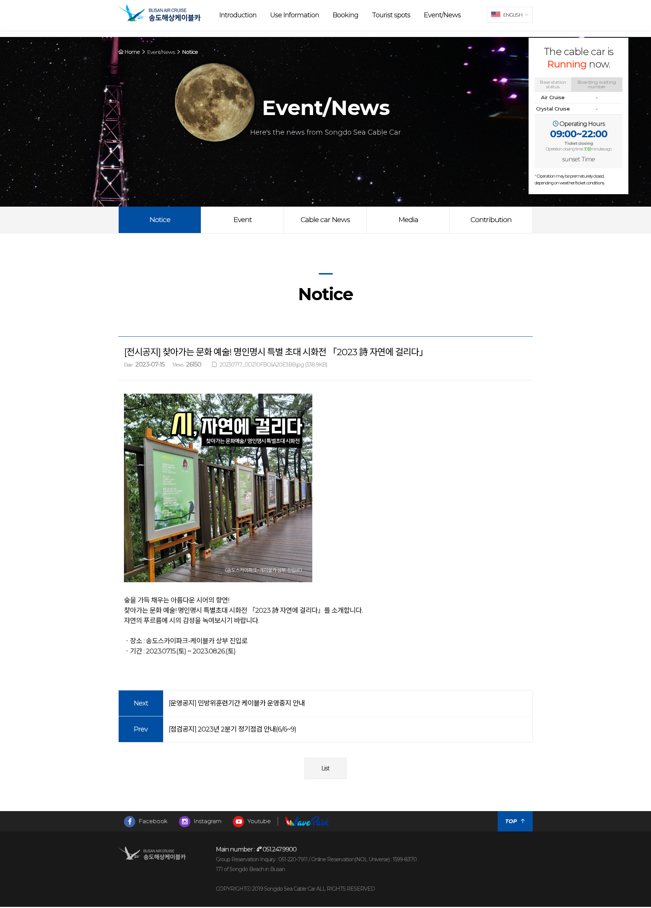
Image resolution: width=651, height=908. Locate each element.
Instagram (207, 821)
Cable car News (325, 219)
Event (243, 219)
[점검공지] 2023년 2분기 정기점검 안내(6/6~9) (232, 729)
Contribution (491, 219)
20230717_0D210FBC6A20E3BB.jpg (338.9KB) (273, 364)
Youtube (258, 821)
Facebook (152, 821)
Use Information (294, 15)
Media (408, 219)
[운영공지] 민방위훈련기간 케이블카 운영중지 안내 (237, 703)
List (325, 768)
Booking (345, 15)
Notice (160, 219)
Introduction (238, 15)
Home (131, 52)
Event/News (442, 15)
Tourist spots (391, 15)
